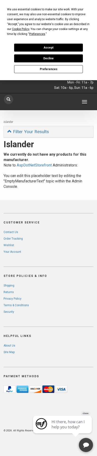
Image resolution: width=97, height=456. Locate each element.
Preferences (48, 69)
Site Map (9, 352)
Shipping (9, 285)
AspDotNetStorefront (34, 165)
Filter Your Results (30, 131)
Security (9, 311)
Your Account (12, 251)
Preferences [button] (37, 34)
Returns (9, 292)
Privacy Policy (12, 298)
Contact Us (11, 232)
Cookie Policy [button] (20, 29)
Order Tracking (13, 238)
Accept (48, 47)
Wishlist (9, 245)
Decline (48, 58)
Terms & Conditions (16, 305)
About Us (9, 345)
